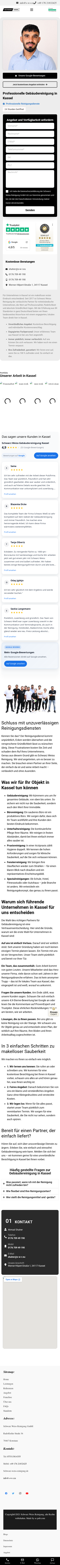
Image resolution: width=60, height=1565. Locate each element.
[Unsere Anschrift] (5, 1264)
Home (6, 1379)
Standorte (7, 1410)
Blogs (5, 1534)
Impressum (7, 1546)
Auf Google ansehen (46, 455)
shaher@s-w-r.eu (16, 1257)
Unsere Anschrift (16, 1263)
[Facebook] (6, 1493)
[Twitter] (13, 1493)
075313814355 (14, 1456)
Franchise (7, 1397)
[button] (3, 399)
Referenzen (8, 1388)
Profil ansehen (10, 494)
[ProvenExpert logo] (54, 1009)
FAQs (6, 1406)
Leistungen (8, 1383)
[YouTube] (27, 1493)
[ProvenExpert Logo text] (53, 1013)
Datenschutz (8, 1540)
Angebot (7, 1392)
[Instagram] (20, 1493)
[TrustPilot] (52, 10)
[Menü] (36, 9)
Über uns (7, 1401)
